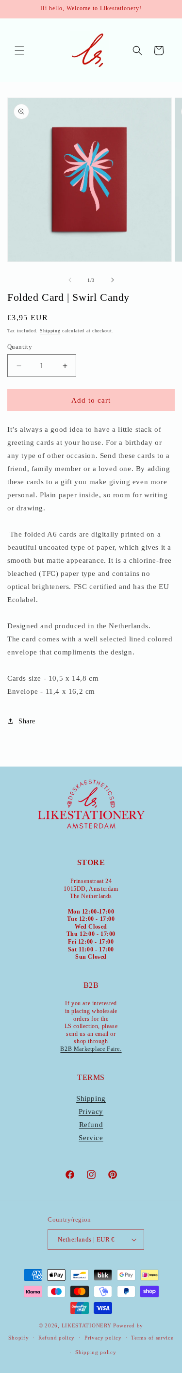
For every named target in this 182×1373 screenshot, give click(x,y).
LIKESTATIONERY (87, 1325)
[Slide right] (112, 280)
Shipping (50, 330)
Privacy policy (103, 1337)
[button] (19, 50)
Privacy (91, 1111)
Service (91, 1138)
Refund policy (56, 1337)
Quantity (19, 346)
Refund (91, 1124)
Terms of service (152, 1337)
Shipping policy (95, 1352)
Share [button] (26, 721)
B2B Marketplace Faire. (90, 1049)
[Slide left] (70, 280)
